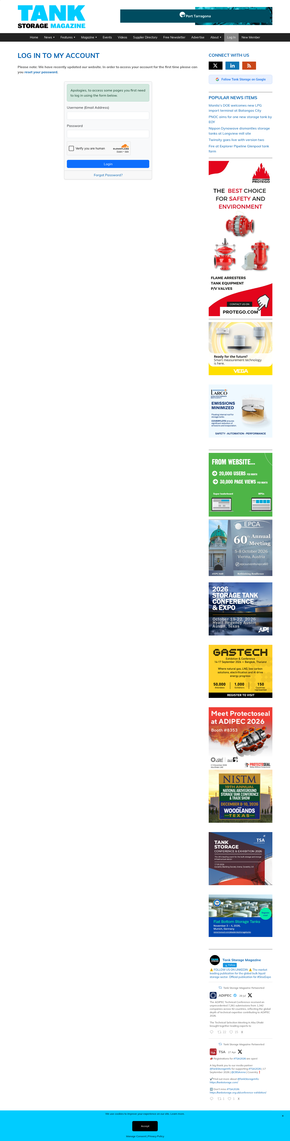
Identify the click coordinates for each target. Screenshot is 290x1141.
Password (75, 126)
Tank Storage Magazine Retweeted (243, 987)
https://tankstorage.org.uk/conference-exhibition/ (238, 1092)
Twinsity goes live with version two (236, 140)
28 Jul (242, 995)
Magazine (87, 37)
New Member (251, 37)
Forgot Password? (108, 175)
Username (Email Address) (88, 107)
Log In (231, 37)
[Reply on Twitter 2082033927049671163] (213, 1032)
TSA (222, 1052)
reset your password (40, 72)
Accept (145, 1126)
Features (67, 37)
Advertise (197, 37)
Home (34, 37)
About (214, 37)
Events (107, 37)
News (48, 37)
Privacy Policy (156, 1136)
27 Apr (232, 1052)
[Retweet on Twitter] (220, 987)
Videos (122, 37)
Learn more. (177, 1113)
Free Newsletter (174, 37)
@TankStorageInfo (220, 1068)
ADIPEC (225, 995)
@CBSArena (238, 1072)
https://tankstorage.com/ (224, 1082)
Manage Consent (136, 1136)
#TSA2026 (240, 1058)
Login (108, 164)
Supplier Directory (145, 37)
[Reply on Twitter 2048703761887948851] (213, 1099)
